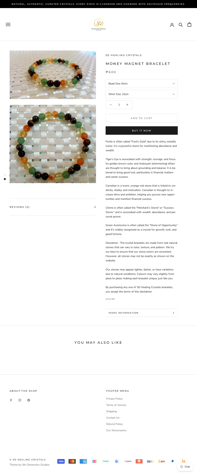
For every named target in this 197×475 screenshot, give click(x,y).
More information (124, 312)
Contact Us (112, 418)
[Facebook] (119, 298)
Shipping (111, 411)
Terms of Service (116, 405)
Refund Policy (114, 424)
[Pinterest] (129, 298)
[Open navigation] (8, 24)
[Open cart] (189, 24)
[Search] (181, 24)
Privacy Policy (114, 399)
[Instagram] (19, 400)
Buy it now (141, 130)
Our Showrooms (116, 430)
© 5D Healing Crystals (28, 459)
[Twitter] (124, 298)
